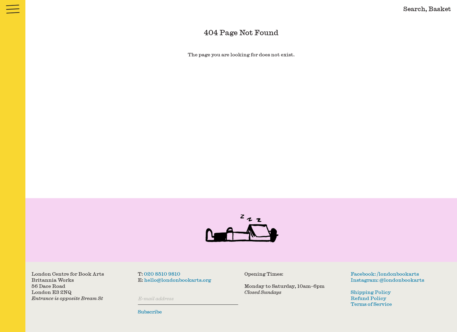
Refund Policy (368, 298)
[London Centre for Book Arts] (241, 230)
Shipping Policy (371, 292)
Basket (439, 8)
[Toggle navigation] (12, 9)
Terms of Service (371, 304)
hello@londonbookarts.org (177, 280)
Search (414, 8)
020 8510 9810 (162, 274)
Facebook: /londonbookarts (385, 274)
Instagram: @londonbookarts (387, 280)
